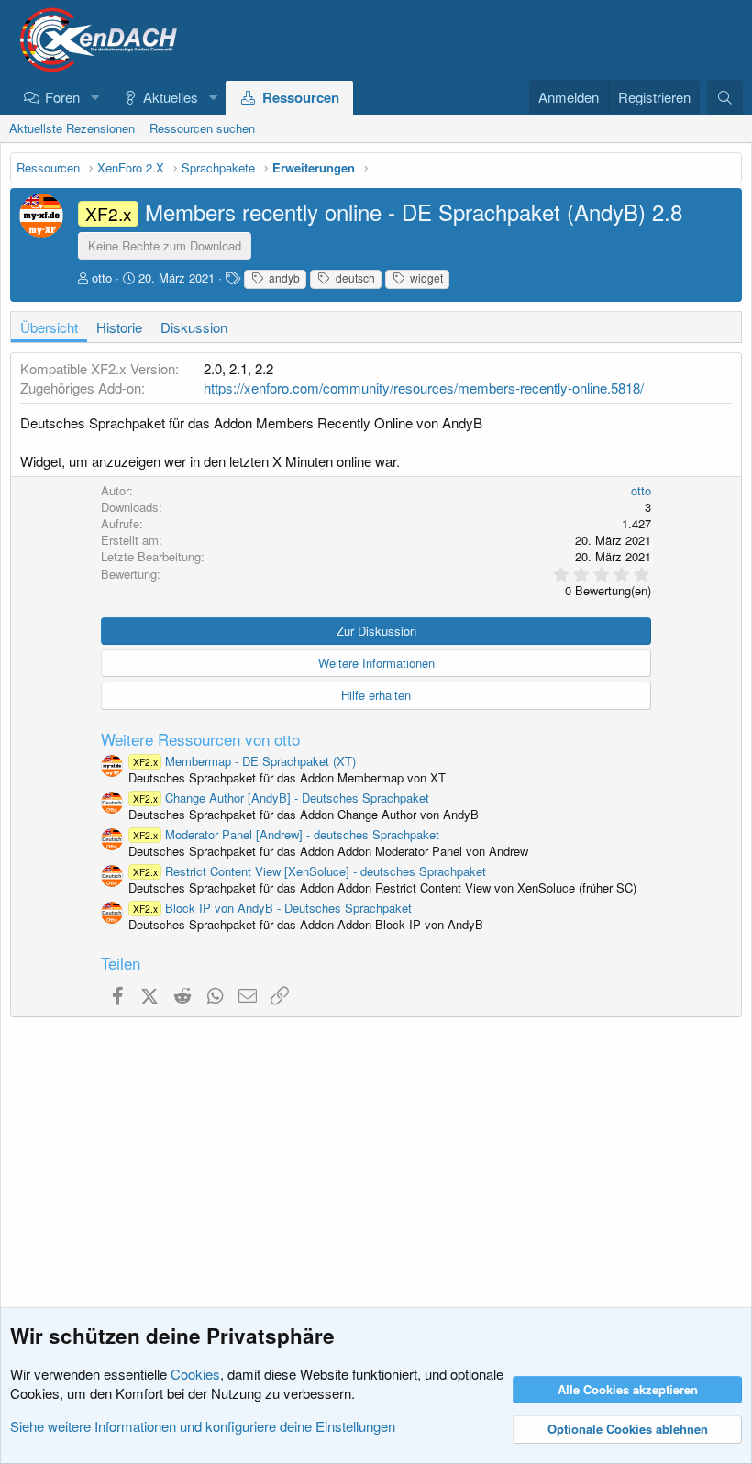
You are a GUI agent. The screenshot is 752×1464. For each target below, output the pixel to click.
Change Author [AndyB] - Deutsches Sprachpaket (281, 797)
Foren (62, 96)
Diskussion (193, 327)
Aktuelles (170, 96)
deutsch (354, 277)
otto (102, 277)
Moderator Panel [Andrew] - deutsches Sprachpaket (286, 834)
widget (425, 277)
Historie (119, 327)
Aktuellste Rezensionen (72, 128)
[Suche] (725, 97)
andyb (283, 277)
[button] (94, 97)
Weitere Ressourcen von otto (200, 738)
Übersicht (49, 327)
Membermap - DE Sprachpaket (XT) (244, 761)
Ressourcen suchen (202, 128)
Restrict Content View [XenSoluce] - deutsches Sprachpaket (309, 871)
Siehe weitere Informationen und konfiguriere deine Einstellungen (202, 1426)
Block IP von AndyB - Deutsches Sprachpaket (272, 907)
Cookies (195, 1373)
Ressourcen (300, 97)
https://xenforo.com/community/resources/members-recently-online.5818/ (424, 387)
